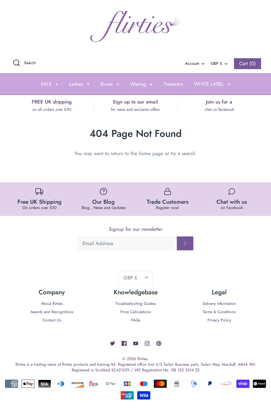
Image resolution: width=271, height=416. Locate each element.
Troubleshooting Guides (135, 304)
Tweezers (173, 84)
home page (151, 153)
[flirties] (135, 27)
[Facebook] (124, 343)
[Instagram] (147, 343)
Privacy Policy (219, 320)
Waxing (141, 84)
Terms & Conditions (219, 312)
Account (192, 63)
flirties (142, 359)
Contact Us (52, 320)
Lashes (79, 84)
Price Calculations (135, 312)
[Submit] (185, 243)
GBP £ (216, 63)
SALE (49, 84)
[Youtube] (135, 343)
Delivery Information (219, 304)
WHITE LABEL (212, 84)
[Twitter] (112, 343)
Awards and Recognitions (51, 312)
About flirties (51, 304)
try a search (183, 153)
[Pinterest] (158, 343)
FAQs (135, 320)
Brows (109, 84)
